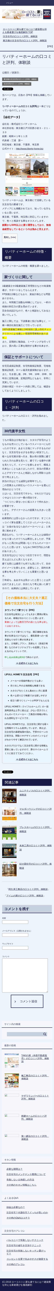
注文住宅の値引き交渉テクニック (23, 1245)
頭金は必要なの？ (15, 1207)
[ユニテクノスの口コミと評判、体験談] (9, 801)
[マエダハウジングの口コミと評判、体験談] (9, 819)
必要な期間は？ (14, 1169)
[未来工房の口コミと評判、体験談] (9, 856)
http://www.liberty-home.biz (29, 148)
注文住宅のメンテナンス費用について (26, 1174)
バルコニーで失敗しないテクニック (24, 1240)
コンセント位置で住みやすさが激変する (27, 1259)
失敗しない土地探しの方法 (20, 1179)
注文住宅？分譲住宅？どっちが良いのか (27, 1212)
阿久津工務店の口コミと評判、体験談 (28, 889)
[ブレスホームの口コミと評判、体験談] (9, 837)
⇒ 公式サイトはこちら (27, 663)
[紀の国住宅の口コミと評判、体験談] (9, 874)
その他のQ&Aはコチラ (18, 1218)
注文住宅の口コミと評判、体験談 (17, 84)
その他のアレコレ (15, 1264)
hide (13, 237)
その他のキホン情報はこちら (21, 1185)
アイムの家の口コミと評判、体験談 (24, 895)
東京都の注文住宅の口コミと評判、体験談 (20, 79)
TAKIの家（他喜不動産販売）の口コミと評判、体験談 (35, 1058)
